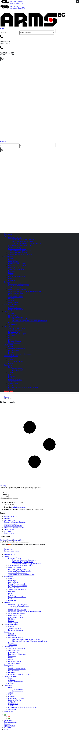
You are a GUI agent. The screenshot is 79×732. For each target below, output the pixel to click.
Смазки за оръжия (14, 247)
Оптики (11, 313)
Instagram (16, 540)
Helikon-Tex (12, 280)
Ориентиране (13, 383)
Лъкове (10, 357)
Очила (10, 274)
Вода (10, 367)
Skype (22, 540)
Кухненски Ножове (15, 295)
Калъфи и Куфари (14, 341)
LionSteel (11, 298)
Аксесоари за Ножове (15, 297)
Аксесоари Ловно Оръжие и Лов (19, 251)
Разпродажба (8, 391)
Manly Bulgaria (13, 623)
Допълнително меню (11, 551)
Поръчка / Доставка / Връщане (15, 522)
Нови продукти (9, 554)
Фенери (11, 306)
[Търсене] (55, 31)
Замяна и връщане (10, 524)
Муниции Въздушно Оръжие (22, 241)
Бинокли (11, 322)
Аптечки (11, 385)
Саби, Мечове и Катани (16, 293)
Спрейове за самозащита (17, 348)
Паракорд (11, 376)
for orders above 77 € (17, 7)
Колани (10, 273)
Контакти (7, 531)
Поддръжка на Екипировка (17, 265)
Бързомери (12, 315)
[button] (1, 10)
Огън (10, 374)
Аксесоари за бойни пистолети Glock (21, 254)
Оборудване (8, 326)
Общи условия (9, 529)
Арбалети (11, 359)
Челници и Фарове (14, 308)
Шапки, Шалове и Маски (17, 276)
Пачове (10, 278)
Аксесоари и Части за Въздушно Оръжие (26, 243)
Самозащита (8, 345)
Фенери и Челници (11, 304)
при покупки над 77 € (18, 2)
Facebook (3, 540)
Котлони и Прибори (15, 380)
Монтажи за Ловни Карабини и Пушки (26, 319)
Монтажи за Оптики (15, 317)
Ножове (7, 282)
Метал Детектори (14, 343)
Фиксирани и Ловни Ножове (18, 286)
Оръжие (7, 236)
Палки (10, 346)
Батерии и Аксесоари (15, 310)
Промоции (8, 720)
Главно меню (8, 549)
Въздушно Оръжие (14, 238)
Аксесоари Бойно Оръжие (17, 252)
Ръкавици (11, 271)
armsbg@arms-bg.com (18, 507)
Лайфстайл (12, 381)
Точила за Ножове (14, 287)
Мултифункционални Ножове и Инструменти (24, 291)
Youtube (10, 540)
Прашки (11, 683)
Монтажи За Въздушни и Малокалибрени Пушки (29, 321)
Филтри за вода (17, 369)
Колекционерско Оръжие (17, 249)
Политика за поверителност (14, 527)
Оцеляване (8, 365)
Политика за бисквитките (13, 526)
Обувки (11, 258)
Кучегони (11, 352)
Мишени (11, 339)
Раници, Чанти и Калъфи (17, 263)
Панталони (12, 260)
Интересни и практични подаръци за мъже (23, 387)
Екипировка (8, 256)
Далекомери (12, 645)
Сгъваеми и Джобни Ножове (18, 284)
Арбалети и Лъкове (11, 356)
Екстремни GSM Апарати (17, 333)
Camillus (11, 300)
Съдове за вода (17, 370)
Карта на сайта (9, 533)
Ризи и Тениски (13, 267)
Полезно (7, 518)
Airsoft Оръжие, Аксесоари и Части (20, 245)
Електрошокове (13, 350)
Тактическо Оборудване (16, 328)
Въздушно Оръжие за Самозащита (24, 239)
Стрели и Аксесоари (15, 361)
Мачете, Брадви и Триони (17, 289)
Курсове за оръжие (10, 516)
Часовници (12, 335)
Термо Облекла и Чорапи (17, 269)
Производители (9, 520)
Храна (10, 372)
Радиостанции (13, 332)
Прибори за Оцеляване (16, 378)
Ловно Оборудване (15, 330)
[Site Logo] (33, 26)
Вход (6, 729)
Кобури (10, 337)
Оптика (6, 311)
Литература (12, 709)
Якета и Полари (13, 262)
